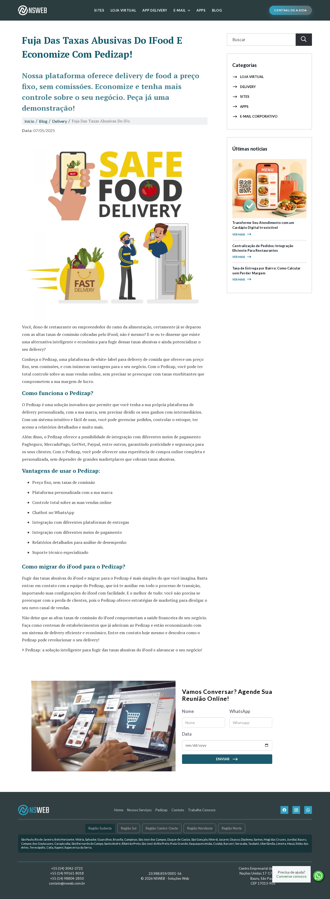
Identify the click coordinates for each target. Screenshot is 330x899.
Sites (99, 10)
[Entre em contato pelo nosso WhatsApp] (308, 810)
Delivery (248, 87)
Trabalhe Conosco (202, 810)
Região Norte (232, 828)
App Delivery (154, 10)
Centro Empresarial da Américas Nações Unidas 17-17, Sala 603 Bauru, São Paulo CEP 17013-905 (263, 876)
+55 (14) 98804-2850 (67, 878)
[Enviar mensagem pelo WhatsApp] (318, 875)
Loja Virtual (123, 10)
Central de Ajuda (290, 10)
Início (29, 121)
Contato (177, 810)
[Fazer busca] (304, 39)
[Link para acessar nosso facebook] (284, 810)
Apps (201, 10)
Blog (217, 10)
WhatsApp (239, 711)
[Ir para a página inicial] (32, 10)
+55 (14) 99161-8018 (67, 873)
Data (187, 734)
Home (118, 810)
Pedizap (161, 810)
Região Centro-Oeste (162, 828)
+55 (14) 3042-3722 (67, 868)
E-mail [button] (180, 10)
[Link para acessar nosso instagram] (296, 810)
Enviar (222, 759)
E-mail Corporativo (258, 116)
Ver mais (238, 234)
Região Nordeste (199, 828)
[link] (165, 843)
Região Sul (128, 828)
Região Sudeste (100, 828)
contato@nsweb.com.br (67, 883)
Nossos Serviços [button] (139, 810)
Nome (188, 711)
